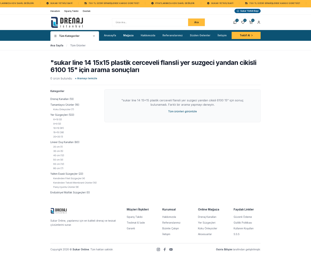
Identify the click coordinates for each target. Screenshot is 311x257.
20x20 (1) (58, 136)
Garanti (131, 228)
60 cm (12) (58, 164)
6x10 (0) (57, 119)
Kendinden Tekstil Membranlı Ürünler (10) (75, 182)
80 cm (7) (58, 168)
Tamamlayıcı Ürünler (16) (64, 104)
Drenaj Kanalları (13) (62, 98)
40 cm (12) (58, 155)
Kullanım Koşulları (244, 228)
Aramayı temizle (86, 78)
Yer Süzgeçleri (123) (62, 114)
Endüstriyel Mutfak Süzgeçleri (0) (70, 192)
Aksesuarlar (205, 234)
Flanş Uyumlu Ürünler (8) (66, 187)
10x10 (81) (58, 128)
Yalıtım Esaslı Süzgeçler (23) (66, 173)
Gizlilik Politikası (243, 222)
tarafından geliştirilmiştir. (238, 249)
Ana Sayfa (56, 45)
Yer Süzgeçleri (206, 222)
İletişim (166, 234)
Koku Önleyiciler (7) (63, 109)
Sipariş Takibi (135, 216)
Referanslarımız (171, 222)
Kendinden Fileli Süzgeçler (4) (69, 178)
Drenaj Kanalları (207, 216)
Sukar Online (81, 249)
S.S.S (237, 234)
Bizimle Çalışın (170, 228)
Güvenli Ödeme (243, 216)
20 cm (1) (58, 146)
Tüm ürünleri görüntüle (182, 111)
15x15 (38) (58, 132)
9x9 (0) (57, 123)
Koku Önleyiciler (207, 228)
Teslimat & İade (136, 222)
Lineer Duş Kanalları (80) (65, 142)
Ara (196, 22)
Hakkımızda (169, 216)
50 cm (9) (58, 159)
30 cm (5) (58, 151)
